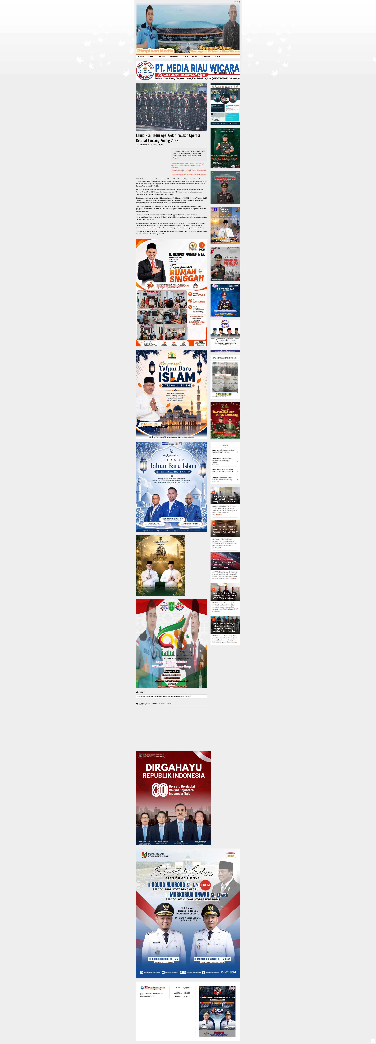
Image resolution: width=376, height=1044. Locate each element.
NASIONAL (151, 56)
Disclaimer (187, 997)
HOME (141, 56)
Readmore (219, 514)
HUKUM (194, 56)
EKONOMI (162, 56)
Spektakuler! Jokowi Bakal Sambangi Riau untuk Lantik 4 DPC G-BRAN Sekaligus (224, 595)
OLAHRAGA (174, 56)
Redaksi (178, 987)
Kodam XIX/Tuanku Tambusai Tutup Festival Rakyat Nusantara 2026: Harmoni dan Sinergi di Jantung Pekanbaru (187, 165)
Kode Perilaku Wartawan (187, 988)
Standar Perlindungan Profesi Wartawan (178, 994)
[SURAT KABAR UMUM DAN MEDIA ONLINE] (188, 52)
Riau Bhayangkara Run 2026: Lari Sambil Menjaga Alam (189, 174)
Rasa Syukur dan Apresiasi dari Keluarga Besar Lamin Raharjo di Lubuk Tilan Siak (223, 499)
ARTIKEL (217, 56)
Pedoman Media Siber (186, 992)
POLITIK (185, 56)
